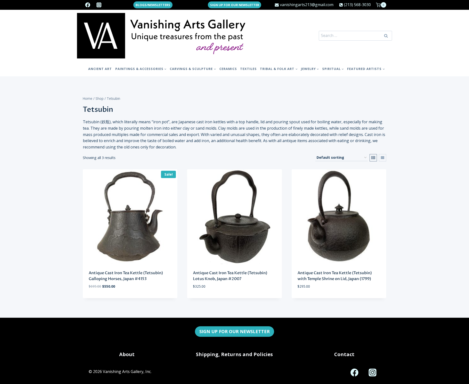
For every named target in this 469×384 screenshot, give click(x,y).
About (127, 354)
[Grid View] (373, 157)
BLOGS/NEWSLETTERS (153, 5)
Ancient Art (100, 69)
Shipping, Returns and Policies (234, 354)
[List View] (382, 157)
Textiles (248, 69)
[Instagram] (99, 5)
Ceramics (228, 69)
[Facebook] (88, 5)
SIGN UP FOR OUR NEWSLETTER (234, 5)
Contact (344, 354)
